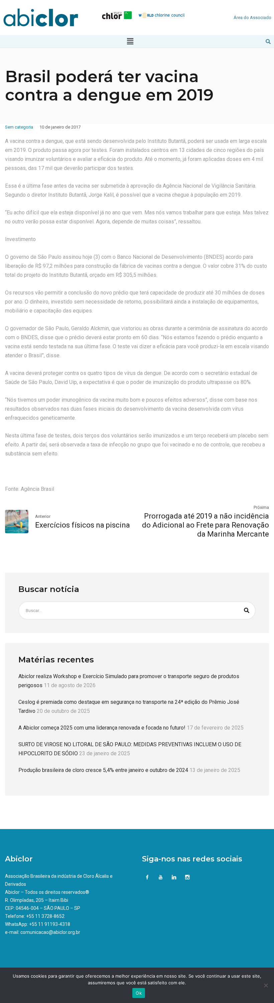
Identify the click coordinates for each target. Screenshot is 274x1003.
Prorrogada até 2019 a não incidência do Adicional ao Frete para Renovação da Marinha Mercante (205, 525)
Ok (139, 993)
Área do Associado (252, 17)
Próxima (261, 507)
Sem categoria (19, 127)
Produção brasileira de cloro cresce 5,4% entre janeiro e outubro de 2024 (103, 770)
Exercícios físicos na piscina (82, 525)
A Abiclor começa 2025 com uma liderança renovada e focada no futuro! (101, 728)
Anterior (42, 516)
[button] (130, 41)
